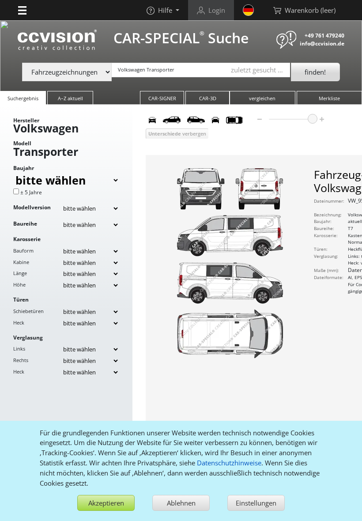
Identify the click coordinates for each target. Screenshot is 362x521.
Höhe (19, 284)
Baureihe (25, 223)
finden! (315, 72)
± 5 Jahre (31, 192)
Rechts (20, 360)
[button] (22, 10)
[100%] (312, 119)
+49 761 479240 (324, 35)
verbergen (177, 133)
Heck (18, 322)
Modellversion (32, 207)
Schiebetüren (28, 311)
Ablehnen (181, 502)
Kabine (21, 262)
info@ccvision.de (322, 43)
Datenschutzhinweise (229, 462)
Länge (20, 273)
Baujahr (23, 168)
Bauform (23, 250)
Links (19, 348)
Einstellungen (256, 502)
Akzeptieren (106, 502)
